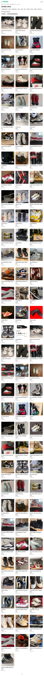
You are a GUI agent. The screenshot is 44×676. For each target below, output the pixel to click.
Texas (5, 4)
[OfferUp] (5, 1)
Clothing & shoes (12, 4)
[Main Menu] (2, 1)
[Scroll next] (42, 9)
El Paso (8, 4)
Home (2, 4)
